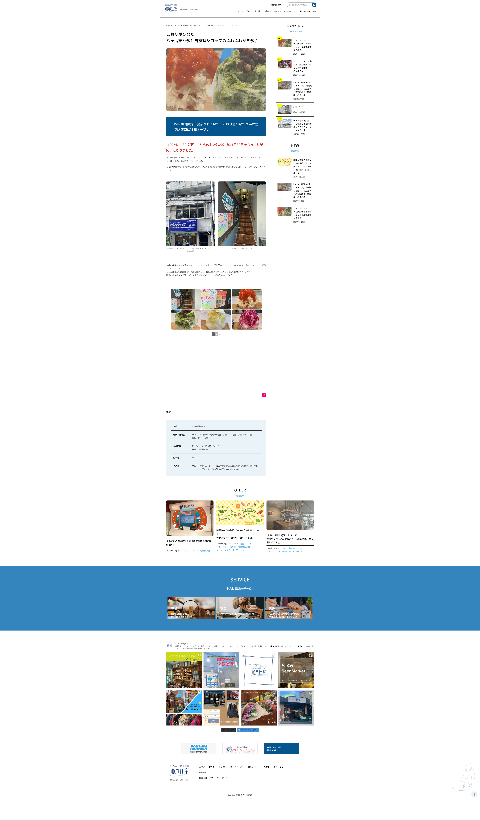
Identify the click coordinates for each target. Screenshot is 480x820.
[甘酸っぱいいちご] (247, 299)
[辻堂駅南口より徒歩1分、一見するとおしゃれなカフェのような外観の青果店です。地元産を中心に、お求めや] (296, 708)
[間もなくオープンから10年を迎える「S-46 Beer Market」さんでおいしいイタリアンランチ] (296, 670)
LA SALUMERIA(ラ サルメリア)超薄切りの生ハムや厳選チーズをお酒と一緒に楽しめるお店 (290, 539)
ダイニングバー (273, 551)
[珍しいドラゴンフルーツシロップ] (247, 320)
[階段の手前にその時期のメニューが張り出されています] (216, 299)
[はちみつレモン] (216, 320)
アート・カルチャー (282, 11)
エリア (240, 11)
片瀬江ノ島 (205, 550)
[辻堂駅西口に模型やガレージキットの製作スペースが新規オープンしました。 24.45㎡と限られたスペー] (222, 670)
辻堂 (224, 25)
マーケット (241, 549)
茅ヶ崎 (292, 548)
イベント (298, 11)
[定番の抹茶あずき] (186, 320)
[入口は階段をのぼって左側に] (186, 299)
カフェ (238, 25)
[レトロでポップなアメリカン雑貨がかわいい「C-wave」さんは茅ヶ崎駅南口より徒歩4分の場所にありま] (184, 708)
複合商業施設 (244, 546)
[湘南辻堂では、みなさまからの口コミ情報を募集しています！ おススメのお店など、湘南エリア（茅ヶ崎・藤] (259, 670)
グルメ (249, 11)
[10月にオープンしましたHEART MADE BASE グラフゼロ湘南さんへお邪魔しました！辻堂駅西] (222, 708)
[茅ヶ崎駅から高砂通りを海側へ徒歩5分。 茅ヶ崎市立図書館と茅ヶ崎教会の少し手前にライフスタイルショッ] (184, 670)
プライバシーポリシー (220, 778)
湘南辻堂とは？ (276, 4)
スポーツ (267, 11)
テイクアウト (222, 546)
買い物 (257, 11)
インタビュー (310, 11)
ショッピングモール (225, 549)
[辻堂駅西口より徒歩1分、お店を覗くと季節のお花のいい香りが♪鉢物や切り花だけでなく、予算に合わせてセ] (259, 708)
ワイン (299, 551)
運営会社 (203, 778)
